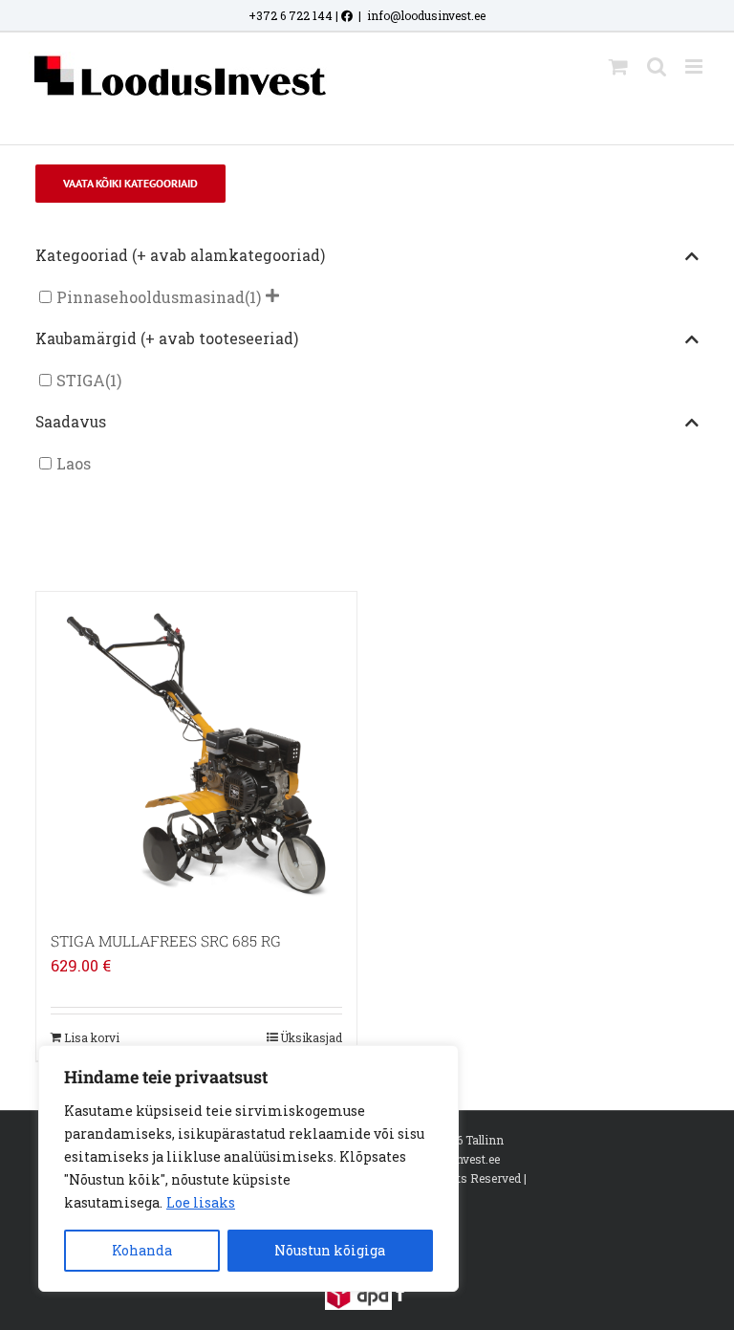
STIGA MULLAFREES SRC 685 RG (166, 940)
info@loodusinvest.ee (426, 15)
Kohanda (142, 1250)
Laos (73, 463)
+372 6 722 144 (290, 15)
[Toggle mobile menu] (695, 66)
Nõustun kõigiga (329, 1250)
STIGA (80, 380)
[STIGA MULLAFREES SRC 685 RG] (196, 752)
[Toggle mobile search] (656, 66)
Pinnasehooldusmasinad (150, 297)
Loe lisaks (200, 1202)
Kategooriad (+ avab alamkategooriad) (180, 255)
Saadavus (70, 421)
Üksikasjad (311, 1037)
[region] (248, 1168)
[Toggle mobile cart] (618, 66)
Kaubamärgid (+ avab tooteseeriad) (166, 338)
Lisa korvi (91, 1037)
